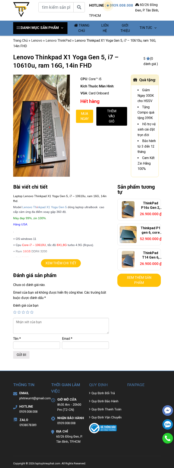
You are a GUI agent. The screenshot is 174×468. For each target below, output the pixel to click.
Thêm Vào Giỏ (111, 116)
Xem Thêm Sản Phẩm (139, 280)
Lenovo (36, 40)
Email (67, 339)
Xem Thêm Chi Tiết (60, 263)
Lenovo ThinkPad (58, 40)
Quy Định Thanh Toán (106, 409)
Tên (17, 339)
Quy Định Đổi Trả (103, 393)
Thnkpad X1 (42, 207)
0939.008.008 (121, 5)
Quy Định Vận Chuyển (106, 417)
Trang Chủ (20, 40)
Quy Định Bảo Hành (104, 401)
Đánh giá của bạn (25, 305)
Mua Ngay (84, 116)
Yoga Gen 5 (59, 207)
